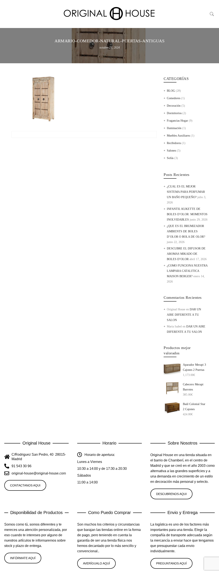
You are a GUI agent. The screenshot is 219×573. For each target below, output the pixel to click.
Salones (171, 150)
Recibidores (174, 143)
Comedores (173, 98)
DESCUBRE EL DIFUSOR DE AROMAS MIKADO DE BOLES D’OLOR (186, 254)
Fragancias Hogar (177, 120)
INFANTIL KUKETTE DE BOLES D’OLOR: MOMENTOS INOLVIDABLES (187, 214)
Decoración (174, 105)
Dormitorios (174, 113)
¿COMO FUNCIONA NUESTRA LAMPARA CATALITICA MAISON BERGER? (187, 271)
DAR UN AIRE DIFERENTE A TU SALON (184, 315)
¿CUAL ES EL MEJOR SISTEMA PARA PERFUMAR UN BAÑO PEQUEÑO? (186, 192)
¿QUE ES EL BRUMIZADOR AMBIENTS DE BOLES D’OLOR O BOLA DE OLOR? (186, 231)
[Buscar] (212, 14)
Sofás (170, 158)
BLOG (171, 90)
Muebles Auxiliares (178, 135)
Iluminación (174, 128)
